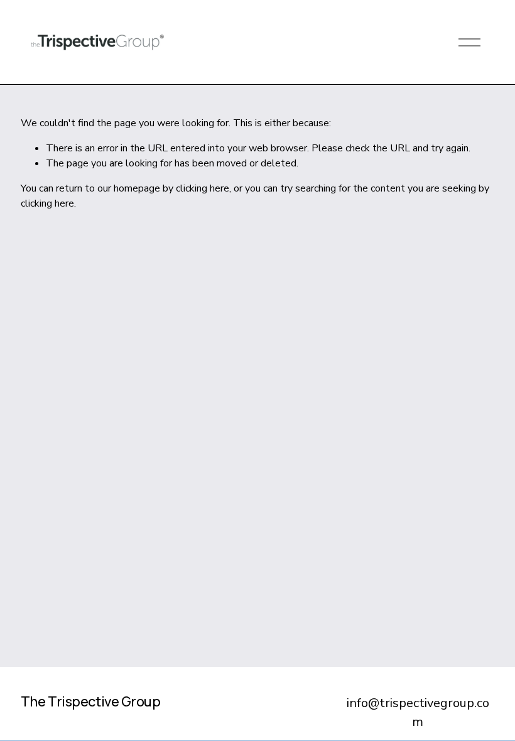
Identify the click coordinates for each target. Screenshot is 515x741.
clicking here (202, 188)
